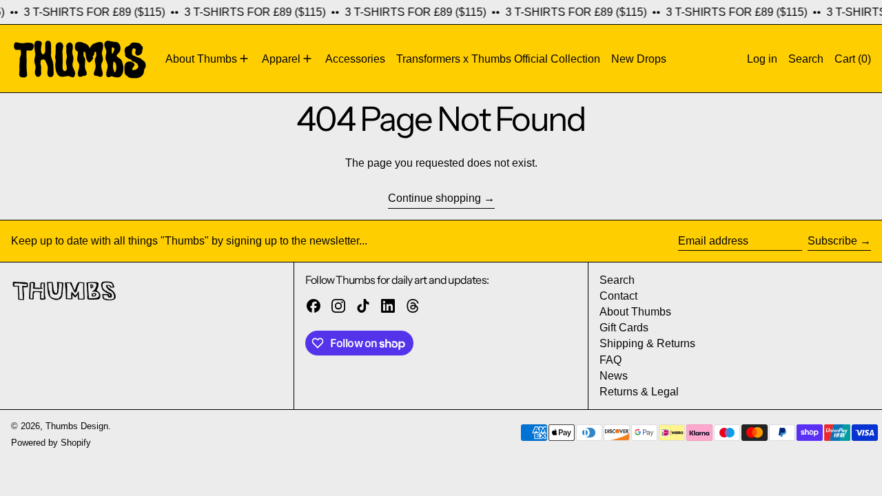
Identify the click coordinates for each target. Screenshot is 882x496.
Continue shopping (434, 198)
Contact (618, 296)
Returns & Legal (639, 391)
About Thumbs (635, 312)
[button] (805, 58)
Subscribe (832, 241)
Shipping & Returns (647, 343)
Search (617, 280)
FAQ (610, 360)
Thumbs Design (76, 426)
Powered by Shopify (51, 442)
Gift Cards (623, 327)
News (613, 376)
